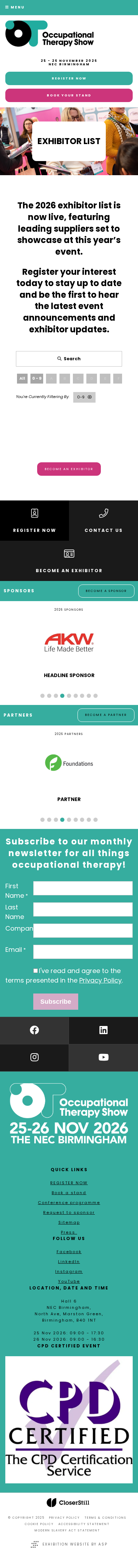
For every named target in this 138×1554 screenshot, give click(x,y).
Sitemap (69, 1222)
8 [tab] (89, 696)
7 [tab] (82, 696)
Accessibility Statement (84, 1524)
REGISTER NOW (69, 1183)
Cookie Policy (39, 1524)
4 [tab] (62, 696)
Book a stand (69, 1193)
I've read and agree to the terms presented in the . (64, 975)
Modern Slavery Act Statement (67, 1530)
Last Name (14, 912)
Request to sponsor (69, 1212)
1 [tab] (42, 696)
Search (72, 359)
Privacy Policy (100, 980)
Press (69, 1232)
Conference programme (69, 1202)
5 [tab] (69, 696)
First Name (14, 891)
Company (21, 928)
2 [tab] (49, 696)
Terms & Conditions (105, 1518)
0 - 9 (36, 378)
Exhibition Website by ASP (75, 1544)
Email (13, 949)
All (22, 378)
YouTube (69, 1281)
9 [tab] (95, 696)
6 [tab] (76, 696)
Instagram (69, 1271)
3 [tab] (56, 696)
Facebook (69, 1252)
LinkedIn (69, 1261)
